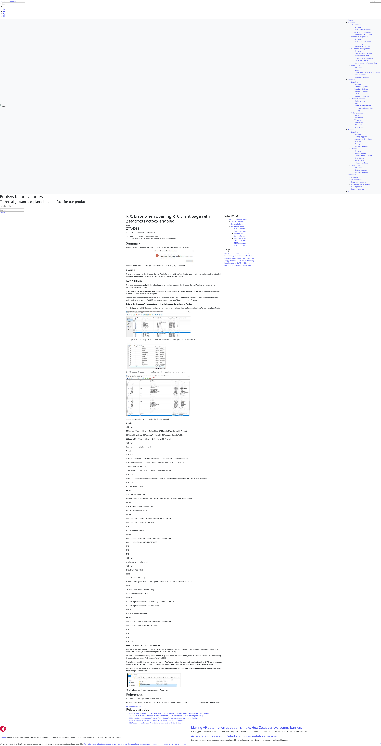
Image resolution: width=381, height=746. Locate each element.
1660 (229, 219)
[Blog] (4, 16)
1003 (232, 222)
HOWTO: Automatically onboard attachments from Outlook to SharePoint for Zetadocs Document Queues (169, 713)
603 (232, 226)
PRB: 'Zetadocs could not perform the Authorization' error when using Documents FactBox (163, 718)
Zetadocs (141, 706)
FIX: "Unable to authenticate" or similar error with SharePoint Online (155, 723)
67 (235, 233)
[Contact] (4, 14)
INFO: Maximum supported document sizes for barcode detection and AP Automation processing (166, 716)
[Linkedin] (4, 9)
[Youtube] (4, 11)
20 (235, 238)
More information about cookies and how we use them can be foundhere (111, 744)
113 (235, 229)
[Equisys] (4, 106)
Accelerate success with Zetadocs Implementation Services (234, 736)
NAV (136, 706)
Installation (130, 706)
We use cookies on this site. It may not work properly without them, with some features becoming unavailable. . (69, 744)
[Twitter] (4, 6)
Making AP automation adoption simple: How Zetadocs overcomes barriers (246, 727)
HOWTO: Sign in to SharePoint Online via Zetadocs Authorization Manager (157, 720)
